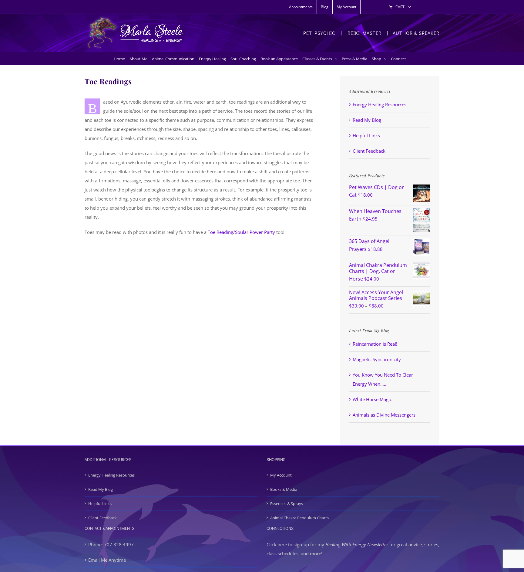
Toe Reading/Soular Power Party (241, 232)
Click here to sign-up (288, 544)
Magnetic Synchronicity (377, 359)
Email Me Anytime (107, 560)
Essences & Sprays (286, 503)
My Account (281, 475)
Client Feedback (369, 151)
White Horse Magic (372, 399)
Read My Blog (367, 120)
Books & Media (283, 489)
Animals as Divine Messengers (384, 415)
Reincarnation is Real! (375, 344)
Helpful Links (366, 135)
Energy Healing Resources (379, 104)
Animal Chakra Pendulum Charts (299, 517)
